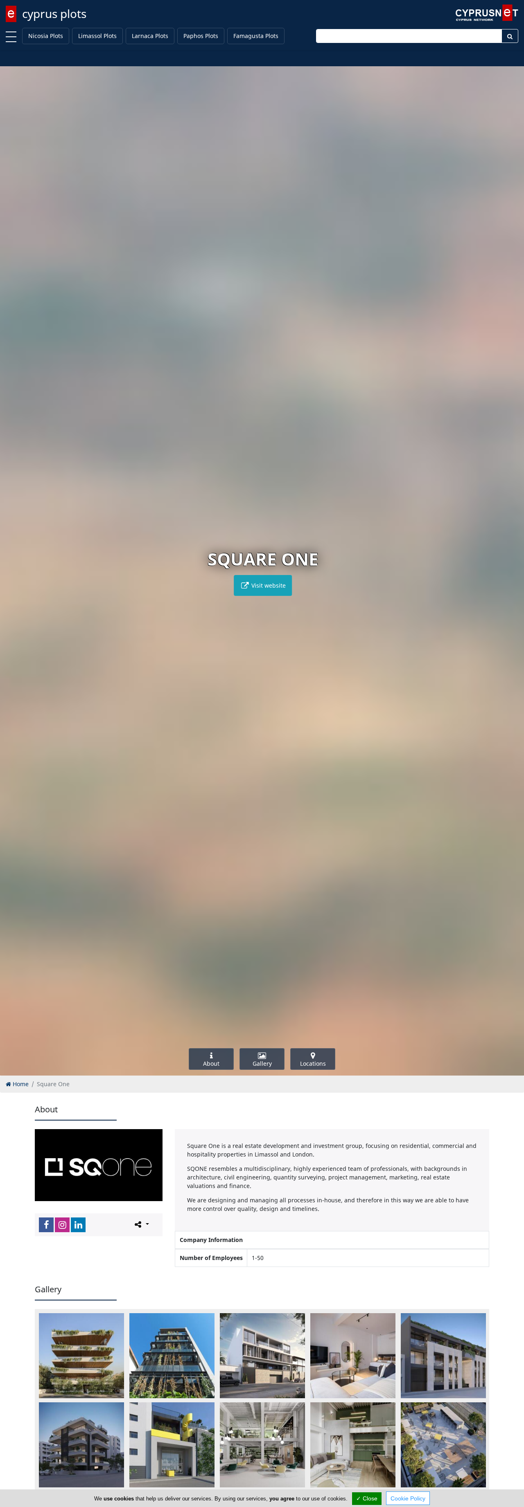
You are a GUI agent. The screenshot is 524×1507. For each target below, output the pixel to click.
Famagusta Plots (255, 36)
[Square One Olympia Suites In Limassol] (352, 1355)
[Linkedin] (78, 1224)
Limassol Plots (97, 36)
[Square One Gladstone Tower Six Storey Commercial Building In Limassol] (172, 1355)
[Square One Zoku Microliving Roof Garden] (443, 1444)
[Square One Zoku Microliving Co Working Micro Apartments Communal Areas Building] (172, 1444)
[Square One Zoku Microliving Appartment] (352, 1444)
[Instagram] (62, 1224)
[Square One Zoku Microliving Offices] (262, 1444)
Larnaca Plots (150, 36)
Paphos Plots (200, 36)
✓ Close (366, 1498)
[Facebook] (46, 1224)
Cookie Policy (408, 1498)
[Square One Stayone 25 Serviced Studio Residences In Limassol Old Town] (443, 1355)
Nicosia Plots (45, 36)
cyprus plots (54, 13)
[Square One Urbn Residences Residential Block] (81, 1355)
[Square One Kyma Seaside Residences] (262, 1355)
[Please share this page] (141, 1224)
